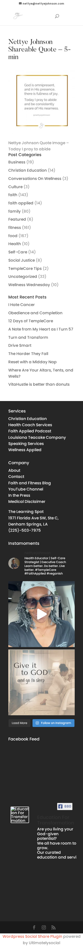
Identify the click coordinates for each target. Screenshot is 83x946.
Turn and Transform (28, 337)
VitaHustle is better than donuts (39, 384)
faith (12, 195)
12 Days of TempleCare (30, 321)
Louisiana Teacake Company (37, 437)
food (13, 236)
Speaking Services (26, 443)
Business (16, 162)
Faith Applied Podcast (29, 431)
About (14, 470)
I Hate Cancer (21, 304)
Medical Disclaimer (26, 501)
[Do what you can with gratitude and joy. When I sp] (41, 614)
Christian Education (27, 170)
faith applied (20, 203)
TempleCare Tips (25, 268)
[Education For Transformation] (20, 815)
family (14, 211)
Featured (17, 219)
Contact (16, 476)
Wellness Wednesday (29, 284)
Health (14, 244)
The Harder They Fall (28, 353)
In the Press (19, 495)
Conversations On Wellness (34, 178)
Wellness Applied (25, 450)
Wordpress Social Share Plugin (33, 936)
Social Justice (21, 260)
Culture (15, 187)
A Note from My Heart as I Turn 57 (40, 329)
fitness (14, 227)
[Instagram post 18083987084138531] (41, 682)
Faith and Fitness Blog (29, 483)
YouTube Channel (25, 489)
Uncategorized (22, 276)
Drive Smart (19, 345)
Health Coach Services (30, 425)
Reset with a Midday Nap (32, 362)
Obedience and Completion (35, 313)
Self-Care (17, 252)
